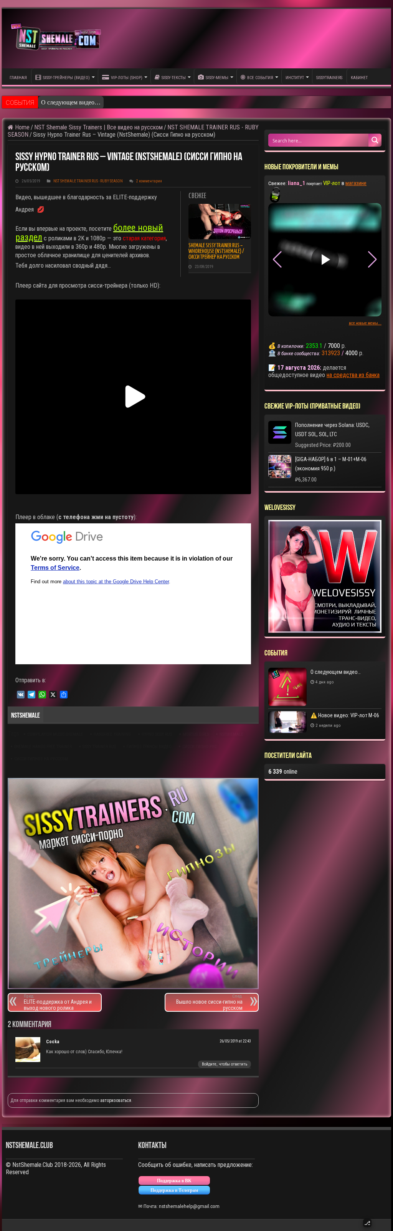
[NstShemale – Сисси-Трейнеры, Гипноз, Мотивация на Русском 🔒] (57, 38)
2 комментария (149, 181)
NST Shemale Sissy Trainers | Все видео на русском (98, 127)
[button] (372, 259)
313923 (331, 353)
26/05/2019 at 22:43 (235, 1041)
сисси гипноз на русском (41, 758)
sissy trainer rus (99, 746)
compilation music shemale (55, 734)
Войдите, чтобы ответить (224, 1064)
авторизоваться (115, 1100)
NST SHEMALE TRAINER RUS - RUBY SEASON (88, 181)
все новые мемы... (365, 323)
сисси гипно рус (199, 746)
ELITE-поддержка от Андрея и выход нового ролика (58, 1002)
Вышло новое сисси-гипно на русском (209, 1002)
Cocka (52, 1041)
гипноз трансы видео (149, 746)
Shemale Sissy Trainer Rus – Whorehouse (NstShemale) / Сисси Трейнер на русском (216, 251)
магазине (356, 183)
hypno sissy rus (157, 734)
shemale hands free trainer (43, 746)
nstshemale (231, 734)
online (282, 771)
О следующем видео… (71, 102)
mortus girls (196, 734)
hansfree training (112, 734)
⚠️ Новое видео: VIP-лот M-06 (344, 715)
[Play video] (325, 259)
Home (21, 127)
